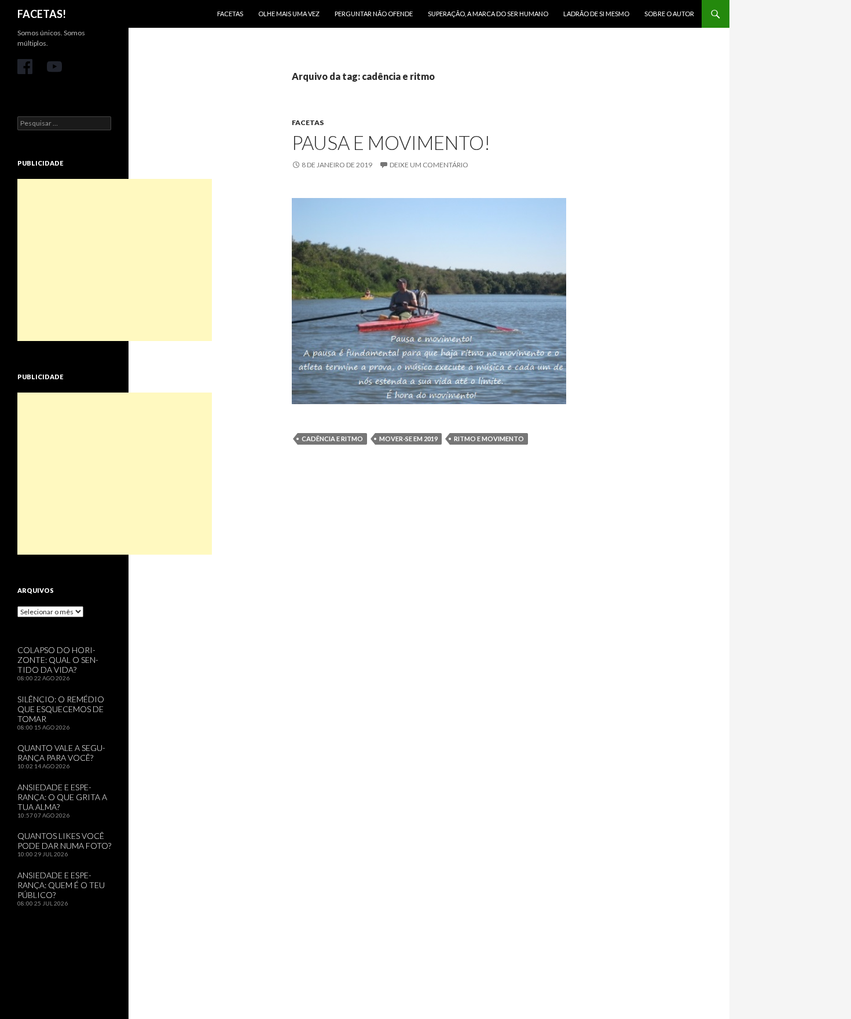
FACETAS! (41, 14)
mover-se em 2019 (408, 438)
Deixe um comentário (429, 164)
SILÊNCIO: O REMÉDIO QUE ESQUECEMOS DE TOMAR (60, 709)
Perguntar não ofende (374, 13)
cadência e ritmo (332, 438)
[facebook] (24, 66)
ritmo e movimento (489, 438)
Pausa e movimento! (391, 142)
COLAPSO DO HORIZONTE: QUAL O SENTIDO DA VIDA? (57, 660)
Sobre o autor (669, 13)
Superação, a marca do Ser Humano (488, 13)
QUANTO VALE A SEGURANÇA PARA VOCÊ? (61, 753)
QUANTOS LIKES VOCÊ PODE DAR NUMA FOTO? (64, 841)
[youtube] (54, 66)
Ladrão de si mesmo (596, 13)
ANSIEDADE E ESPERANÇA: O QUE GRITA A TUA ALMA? (62, 797)
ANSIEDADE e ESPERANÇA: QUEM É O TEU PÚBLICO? (61, 885)
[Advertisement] (114, 260)
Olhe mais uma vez (289, 13)
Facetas (230, 13)
